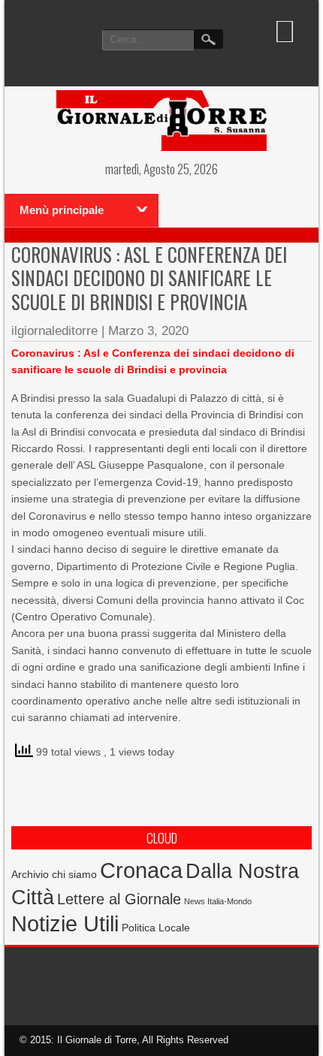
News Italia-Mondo (218, 901)
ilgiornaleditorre (54, 331)
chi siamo (74, 874)
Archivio (30, 874)
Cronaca (141, 870)
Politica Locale (156, 928)
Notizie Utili (65, 924)
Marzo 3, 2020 (148, 331)
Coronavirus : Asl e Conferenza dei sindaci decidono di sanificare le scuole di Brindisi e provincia (149, 277)
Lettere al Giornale (119, 899)
